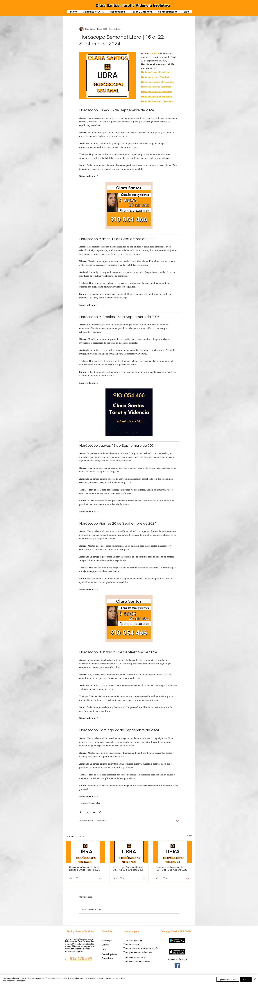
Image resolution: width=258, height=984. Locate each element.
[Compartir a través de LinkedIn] (93, 812)
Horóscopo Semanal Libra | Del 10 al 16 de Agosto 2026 (171, 868)
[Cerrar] (254, 979)
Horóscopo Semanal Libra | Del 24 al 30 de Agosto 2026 (84, 868)
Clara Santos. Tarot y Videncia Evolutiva (133, 5)
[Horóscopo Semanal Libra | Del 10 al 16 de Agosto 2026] (172, 852)
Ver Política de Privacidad (14, 980)
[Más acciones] (177, 29)
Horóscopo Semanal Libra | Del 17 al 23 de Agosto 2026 (128, 868)
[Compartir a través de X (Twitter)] (87, 812)
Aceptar (246, 979)
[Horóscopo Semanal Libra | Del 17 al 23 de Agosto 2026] (129, 852)
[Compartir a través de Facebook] (80, 812)
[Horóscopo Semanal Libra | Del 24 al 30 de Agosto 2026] (85, 852)
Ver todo (189, 836)
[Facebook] (177, 965)
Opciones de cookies (227, 979)
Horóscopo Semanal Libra (90, 803)
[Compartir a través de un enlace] (100, 812)
